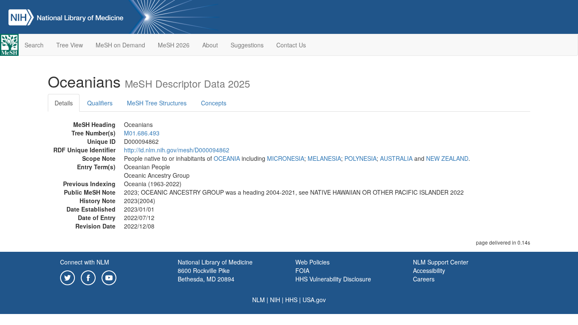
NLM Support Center (440, 262)
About (210, 45)
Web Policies (312, 262)
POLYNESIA (360, 158)
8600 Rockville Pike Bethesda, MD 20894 (206, 274)
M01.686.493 (142, 133)
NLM (258, 299)
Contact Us (291, 45)
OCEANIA (227, 158)
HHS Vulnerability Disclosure (333, 279)
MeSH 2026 (174, 45)
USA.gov (314, 299)
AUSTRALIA (396, 158)
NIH (275, 299)
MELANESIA (324, 158)
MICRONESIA (285, 158)
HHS (291, 299)
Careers (424, 279)
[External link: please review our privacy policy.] (67, 277)
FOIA (302, 270)
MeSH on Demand (120, 45)
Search (34, 45)
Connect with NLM (84, 262)
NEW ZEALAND (447, 158)
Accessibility (429, 270)
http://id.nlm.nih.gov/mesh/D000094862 (176, 150)
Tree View (69, 45)
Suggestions (247, 45)
